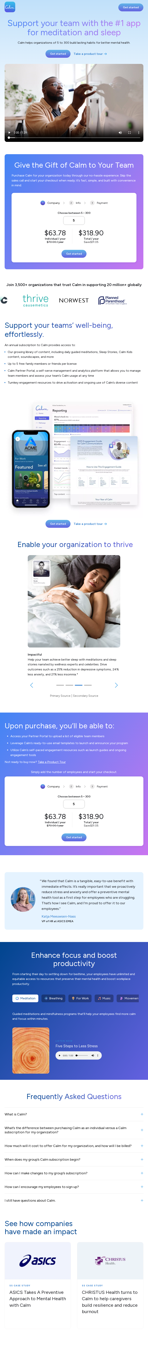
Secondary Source (85, 696)
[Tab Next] (116, 685)
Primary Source (60, 696)
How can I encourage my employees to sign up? (42, 1187)
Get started (131, 7)
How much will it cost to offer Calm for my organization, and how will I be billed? (68, 1146)
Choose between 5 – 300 (74, 213)
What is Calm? (16, 1114)
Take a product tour (88, 54)
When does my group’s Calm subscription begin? (42, 1159)
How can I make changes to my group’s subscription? (46, 1173)
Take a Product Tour (52, 762)
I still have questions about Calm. (30, 1200)
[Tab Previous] (31, 685)
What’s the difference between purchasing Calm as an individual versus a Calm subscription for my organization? (65, 1130)
